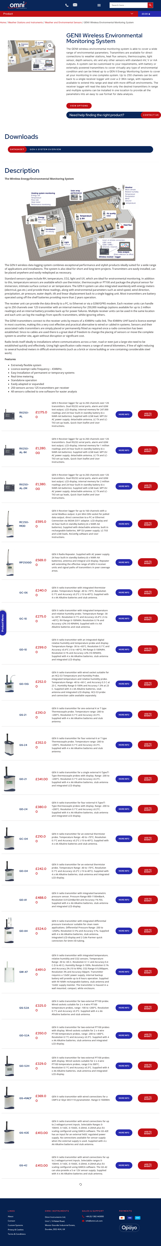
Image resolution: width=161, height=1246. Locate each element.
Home (3, 22)
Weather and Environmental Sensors (63, 22)
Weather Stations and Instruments (25, 22)
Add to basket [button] (148, 414)
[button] (99, 5)
